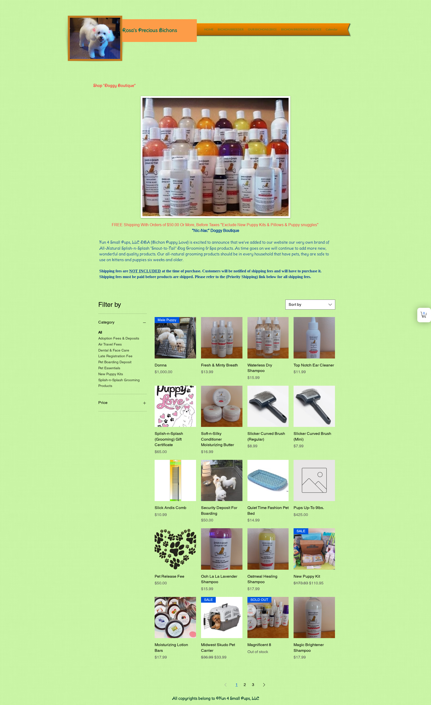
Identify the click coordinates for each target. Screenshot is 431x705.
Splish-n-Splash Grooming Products (119, 383)
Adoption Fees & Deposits (118, 338)
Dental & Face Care (113, 350)
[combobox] (310, 305)
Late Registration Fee (115, 356)
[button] (424, 315)
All (100, 332)
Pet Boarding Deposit (114, 362)
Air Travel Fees (110, 344)
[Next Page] (264, 685)
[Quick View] (221, 337)
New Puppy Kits (110, 374)
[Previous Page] (225, 685)
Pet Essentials (109, 368)
